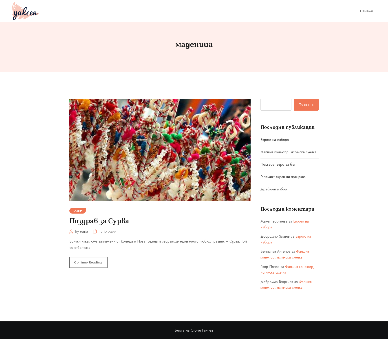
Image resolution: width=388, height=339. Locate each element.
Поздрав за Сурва (99, 221)
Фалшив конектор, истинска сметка (288, 152)
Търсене (306, 104)
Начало (366, 11)
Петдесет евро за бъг (277, 164)
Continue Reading (88, 262)
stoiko (84, 231)
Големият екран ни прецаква (283, 176)
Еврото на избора (274, 139)
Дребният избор (273, 189)
